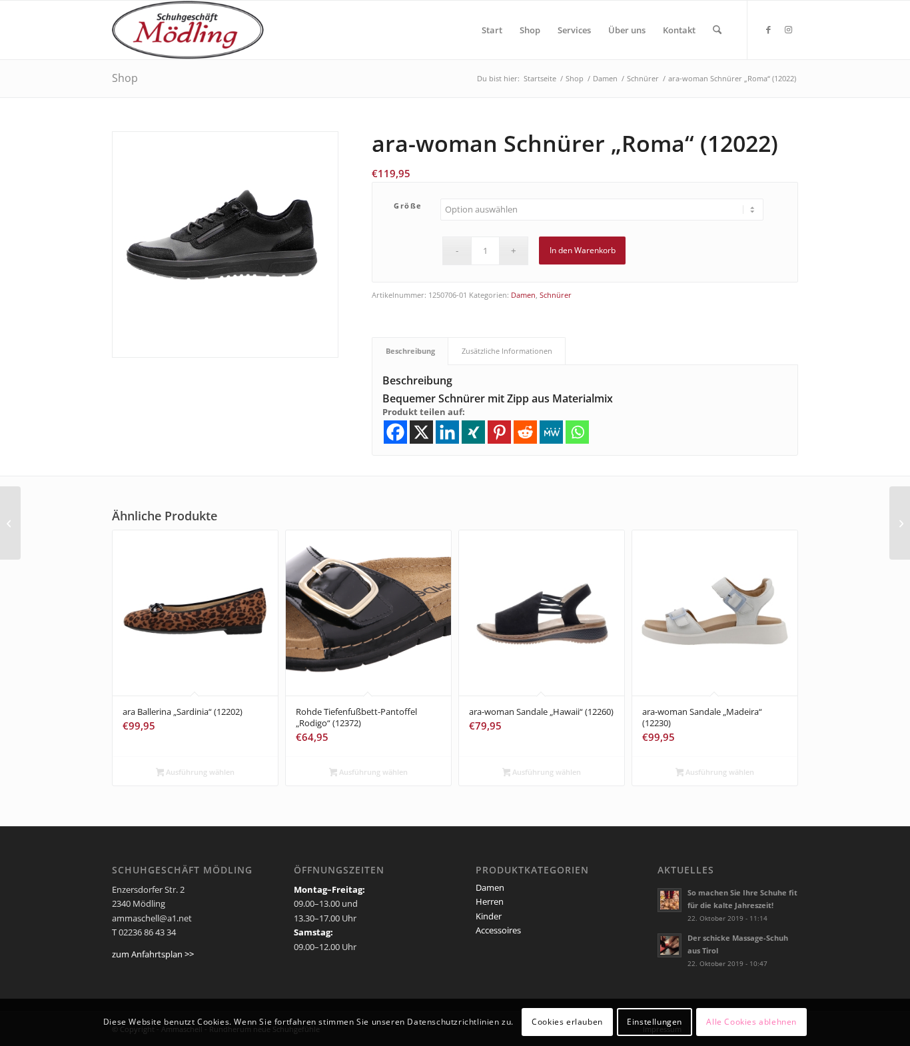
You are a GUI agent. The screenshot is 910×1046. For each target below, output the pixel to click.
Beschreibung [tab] (410, 351)
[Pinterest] (499, 432)
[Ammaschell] (188, 30)
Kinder (489, 916)
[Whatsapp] (577, 432)
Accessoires (498, 930)
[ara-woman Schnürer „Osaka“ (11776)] (10, 523)
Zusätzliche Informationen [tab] (507, 351)
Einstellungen (654, 1022)
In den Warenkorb (583, 250)
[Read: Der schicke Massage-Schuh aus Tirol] (670, 945)
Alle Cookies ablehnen (751, 1022)
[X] (421, 432)
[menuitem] (492, 30)
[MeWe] (551, 432)
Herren (490, 901)
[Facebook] (395, 432)
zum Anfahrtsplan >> (153, 954)
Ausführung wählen (199, 772)
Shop (125, 78)
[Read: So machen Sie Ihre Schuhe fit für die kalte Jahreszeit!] (670, 900)
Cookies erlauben (567, 1022)
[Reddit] (525, 432)
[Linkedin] (447, 432)
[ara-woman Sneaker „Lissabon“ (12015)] (899, 523)
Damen (523, 295)
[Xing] (473, 432)
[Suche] (717, 30)
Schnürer (556, 295)
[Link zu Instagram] (788, 29)
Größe (408, 206)
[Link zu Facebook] (768, 29)
